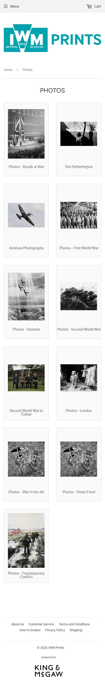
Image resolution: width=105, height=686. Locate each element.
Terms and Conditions (74, 624)
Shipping (76, 630)
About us (17, 624)
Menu (14, 6)
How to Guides (30, 630)
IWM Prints (56, 648)
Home (8, 70)
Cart (97, 6)
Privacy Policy (55, 630)
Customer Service (41, 624)
